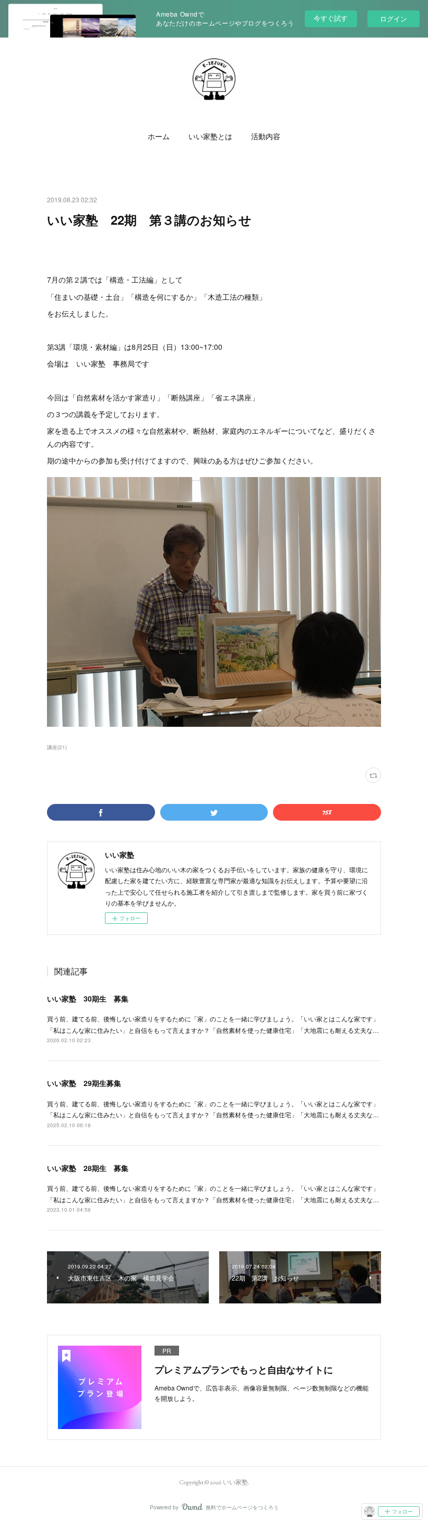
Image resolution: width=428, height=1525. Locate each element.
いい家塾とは (210, 136)
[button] (159, 136)
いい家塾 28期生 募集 (87, 1168)
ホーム (159, 136)
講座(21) (57, 747)
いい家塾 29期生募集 (84, 1083)
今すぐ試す (331, 18)
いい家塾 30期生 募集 (87, 998)
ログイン (393, 18)
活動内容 (265, 136)
